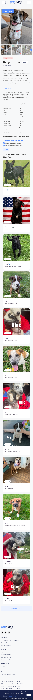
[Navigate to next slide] (31, 50)
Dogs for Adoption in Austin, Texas (10, 688)
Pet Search (4, 666)
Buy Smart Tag (5, 652)
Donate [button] (6, 149)
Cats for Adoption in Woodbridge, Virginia (12, 683)
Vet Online (4, 669)
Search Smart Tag (6, 657)
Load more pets (16, 608)
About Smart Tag (6, 660)
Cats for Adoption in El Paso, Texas (10, 681)
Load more (8, 88)
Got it (28, 695)
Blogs (2, 671)
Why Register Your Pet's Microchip (11, 640)
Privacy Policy (12, 696)
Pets (8, 6)
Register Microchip (6, 643)
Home (3, 6)
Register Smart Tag (6, 654)
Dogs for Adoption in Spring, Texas (10, 686)
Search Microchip (6, 645)
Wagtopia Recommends (8, 674)
